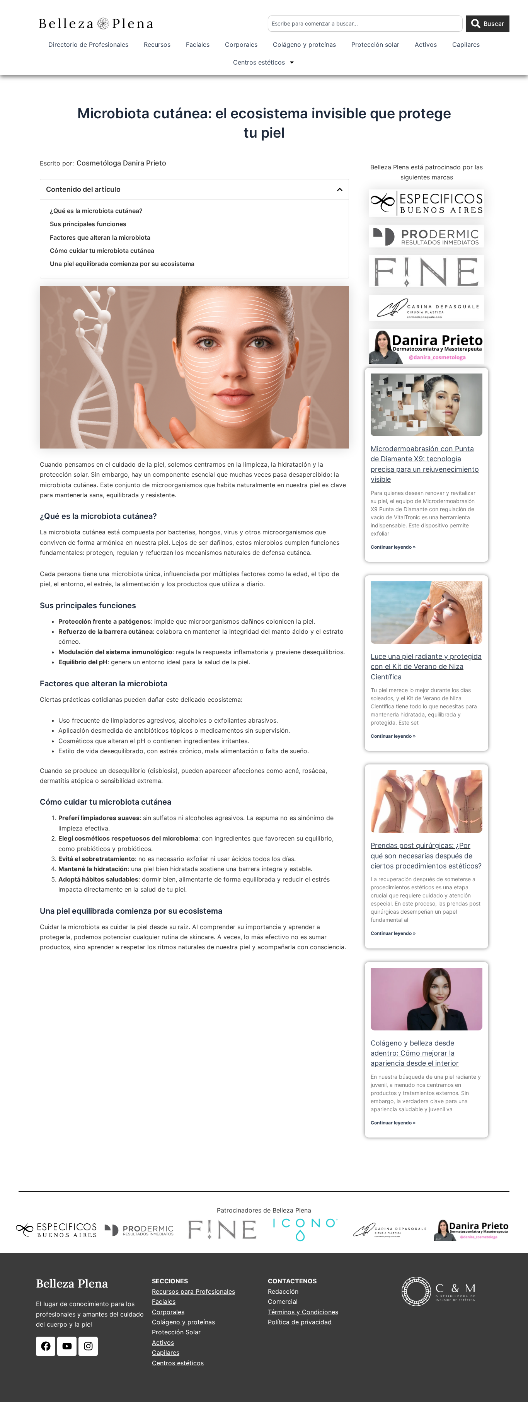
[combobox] (365, 23)
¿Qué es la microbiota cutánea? (96, 211)
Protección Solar (176, 1332)
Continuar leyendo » (393, 547)
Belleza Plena (72, 1283)
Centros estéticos (259, 62)
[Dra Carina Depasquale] (388, 1229)
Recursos (157, 44)
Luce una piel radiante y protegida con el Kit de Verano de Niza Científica (426, 666)
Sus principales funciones (88, 224)
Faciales (197, 44)
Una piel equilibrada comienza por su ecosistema (122, 264)
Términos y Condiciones (303, 1312)
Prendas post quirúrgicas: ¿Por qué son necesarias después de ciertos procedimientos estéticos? (426, 855)
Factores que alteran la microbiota (100, 237)
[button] (340, 189)
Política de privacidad (300, 1322)
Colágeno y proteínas (304, 44)
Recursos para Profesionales (193, 1291)
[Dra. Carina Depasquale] (426, 308)
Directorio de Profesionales (88, 44)
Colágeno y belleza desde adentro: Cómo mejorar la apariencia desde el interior (415, 1053)
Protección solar (375, 44)
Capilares (466, 44)
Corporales (241, 44)
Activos (426, 44)
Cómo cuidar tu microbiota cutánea (102, 250)
